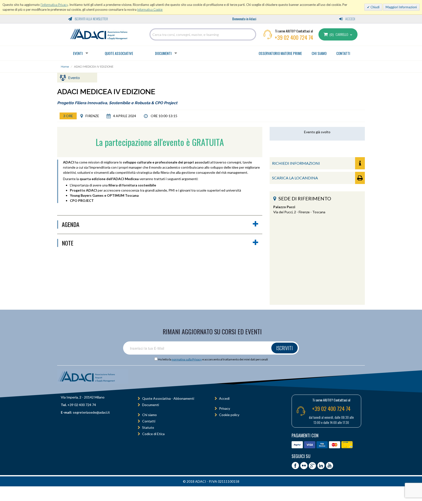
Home (65, 66)
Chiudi (375, 7)
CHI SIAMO (319, 53)
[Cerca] (251, 34)
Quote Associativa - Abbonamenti (168, 398)
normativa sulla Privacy (187, 359)
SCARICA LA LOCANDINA (295, 177)
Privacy (224, 408)
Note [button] (67, 243)
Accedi (350, 18)
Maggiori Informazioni (401, 7)
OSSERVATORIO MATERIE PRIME (280, 53)
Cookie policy (229, 415)
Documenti (163, 53)
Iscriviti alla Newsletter (91, 18)
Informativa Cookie (150, 9)
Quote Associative (119, 53)
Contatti (148, 421)
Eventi (78, 53)
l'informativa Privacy (54, 5)
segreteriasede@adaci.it (91, 412)
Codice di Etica (153, 434)
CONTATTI (343, 53)
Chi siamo (149, 415)
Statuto (148, 427)
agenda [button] (70, 224)
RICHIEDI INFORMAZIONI (296, 163)
